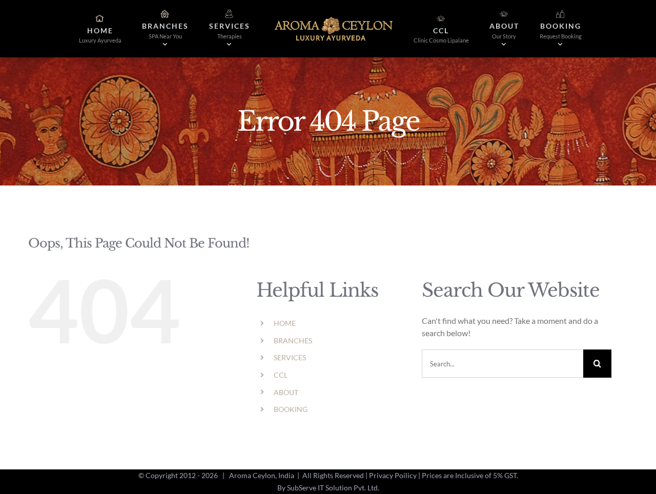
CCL (281, 374)
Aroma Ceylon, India (261, 475)
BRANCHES (293, 340)
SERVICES (290, 357)
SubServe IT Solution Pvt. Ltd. (333, 487)
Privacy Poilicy (393, 475)
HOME (285, 323)
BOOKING (291, 409)
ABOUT (286, 392)
